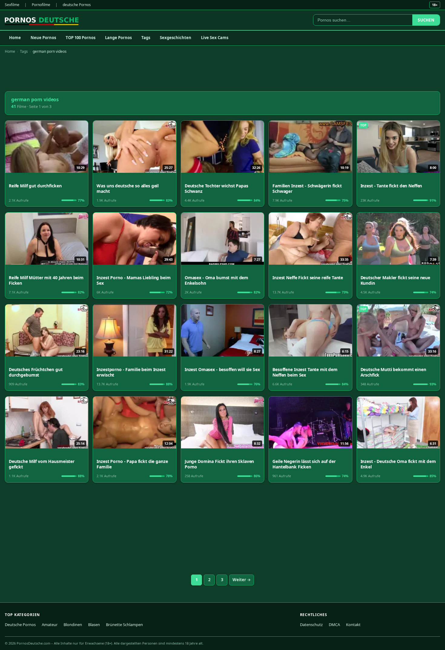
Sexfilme (12, 4)
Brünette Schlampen (124, 624)
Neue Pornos (43, 37)
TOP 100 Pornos (80, 37)
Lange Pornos (118, 37)
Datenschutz (311, 624)
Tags (145, 37)
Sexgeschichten (175, 37)
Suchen (426, 20)
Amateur (50, 624)
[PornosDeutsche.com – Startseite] (41, 20)
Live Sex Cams (214, 37)
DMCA (334, 624)
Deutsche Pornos (20, 624)
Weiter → (241, 579)
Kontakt (353, 624)
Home (15, 37)
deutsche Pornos (77, 4)
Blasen (94, 624)
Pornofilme (41, 4)
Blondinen (73, 624)
